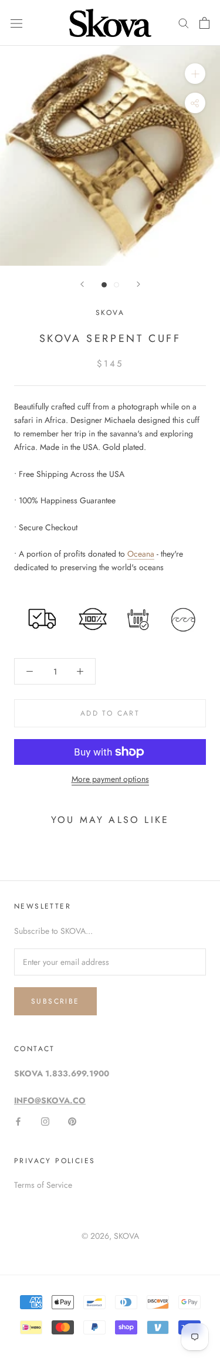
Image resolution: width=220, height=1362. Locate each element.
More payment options (110, 779)
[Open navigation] (16, 23)
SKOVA (126, 1236)
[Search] (183, 23)
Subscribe (55, 1001)
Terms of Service (43, 1185)
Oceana (140, 554)
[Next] (138, 284)
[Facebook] (18, 1120)
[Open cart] (204, 23)
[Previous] (82, 284)
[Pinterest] (72, 1120)
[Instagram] (45, 1120)
